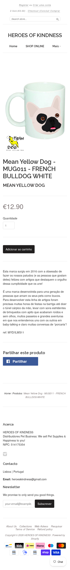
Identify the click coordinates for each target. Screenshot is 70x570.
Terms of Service (25, 529)
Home (13, 46)
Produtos (17, 393)
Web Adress (41, 526)
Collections (25, 526)
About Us (11, 526)
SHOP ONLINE (35, 46)
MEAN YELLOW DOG (24, 185)
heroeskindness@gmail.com (29, 479)
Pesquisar (56, 526)
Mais (55, 46)
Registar (24, 5)
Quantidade (10, 218)
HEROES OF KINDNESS (35, 35)
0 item (17, 10)
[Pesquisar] (57, 19)
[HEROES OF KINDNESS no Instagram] (5, 454)
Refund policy (45, 529)
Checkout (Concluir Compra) (44, 10)
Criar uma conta (42, 5)
